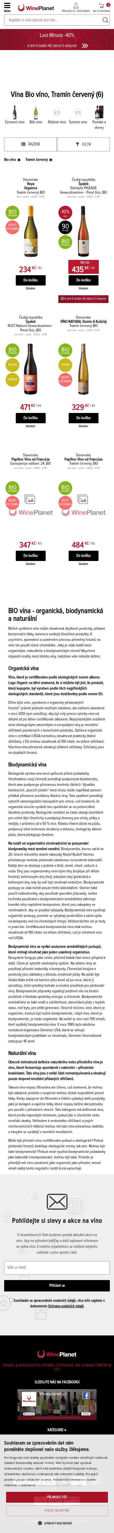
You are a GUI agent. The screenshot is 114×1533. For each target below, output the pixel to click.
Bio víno (10, 160)
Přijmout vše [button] (57, 1497)
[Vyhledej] (105, 20)
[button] (57, 1523)
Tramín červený (36, 160)
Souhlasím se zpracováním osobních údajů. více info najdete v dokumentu (59, 1303)
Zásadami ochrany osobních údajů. (60, 1485)
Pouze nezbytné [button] (57, 1510)
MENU (7, 11)
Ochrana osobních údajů (66, 1306)
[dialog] (57, 1483)
